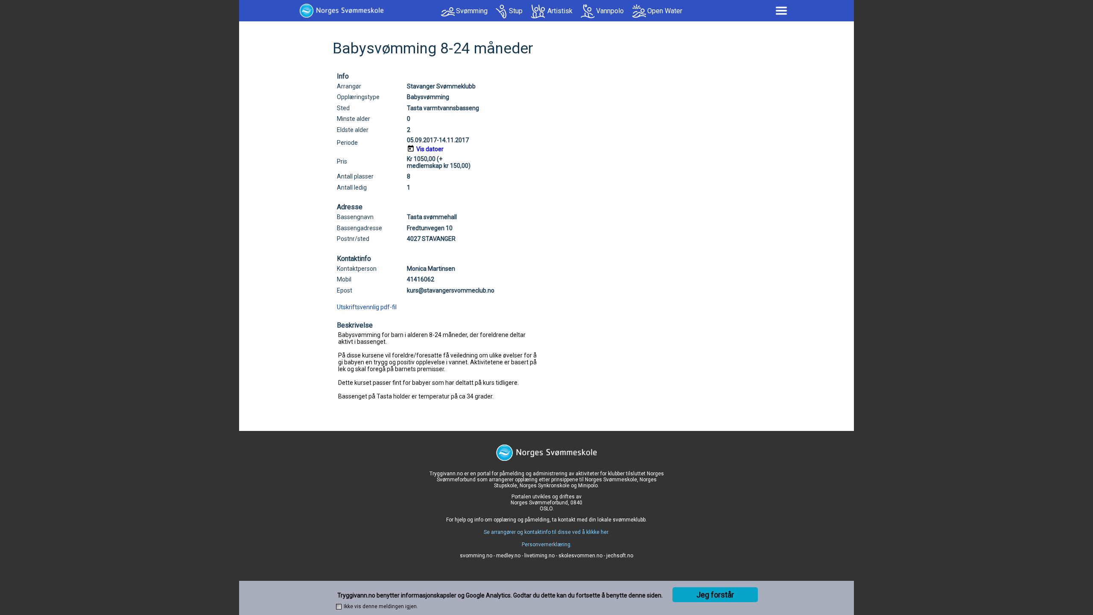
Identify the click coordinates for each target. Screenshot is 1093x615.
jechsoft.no (619, 556)
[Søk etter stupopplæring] (502, 11)
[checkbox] (339, 606)
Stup (516, 11)
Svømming (472, 11)
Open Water (664, 11)
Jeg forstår (715, 594)
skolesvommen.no (580, 556)
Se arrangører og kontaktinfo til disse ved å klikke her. (546, 532)
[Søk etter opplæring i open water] (639, 11)
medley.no (508, 556)
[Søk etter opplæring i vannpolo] (588, 11)
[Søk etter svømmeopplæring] (448, 14)
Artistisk (560, 11)
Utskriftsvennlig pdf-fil (367, 307)
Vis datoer (430, 149)
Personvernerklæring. (547, 545)
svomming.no (476, 556)
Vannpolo (610, 11)
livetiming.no (539, 556)
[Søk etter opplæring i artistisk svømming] (538, 11)
